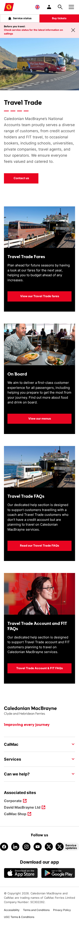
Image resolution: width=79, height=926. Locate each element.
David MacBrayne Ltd (22, 807)
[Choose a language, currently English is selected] (37, 6)
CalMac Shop (15, 814)
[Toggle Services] (71, 759)
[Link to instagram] (26, 847)
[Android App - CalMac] (58, 873)
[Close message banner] (73, 30)
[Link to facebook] (4, 847)
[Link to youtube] (38, 847)
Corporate (13, 801)
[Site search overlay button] (60, 7)
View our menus (39, 418)
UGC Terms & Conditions (19, 917)
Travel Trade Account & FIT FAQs (39, 668)
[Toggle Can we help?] (71, 774)
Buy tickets (59, 18)
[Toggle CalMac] (71, 744)
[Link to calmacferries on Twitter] (49, 847)
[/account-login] (49, 6)
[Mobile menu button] (71, 6)
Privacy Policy (62, 910)
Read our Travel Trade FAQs (39, 545)
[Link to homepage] (9, 7)
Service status (22, 18)
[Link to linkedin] (15, 847)
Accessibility (12, 910)
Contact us (21, 178)
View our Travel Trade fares (39, 296)
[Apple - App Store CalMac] (21, 873)
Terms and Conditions (36, 910)
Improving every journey (27, 725)
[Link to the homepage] (39, 711)
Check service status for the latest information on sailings (33, 31)
